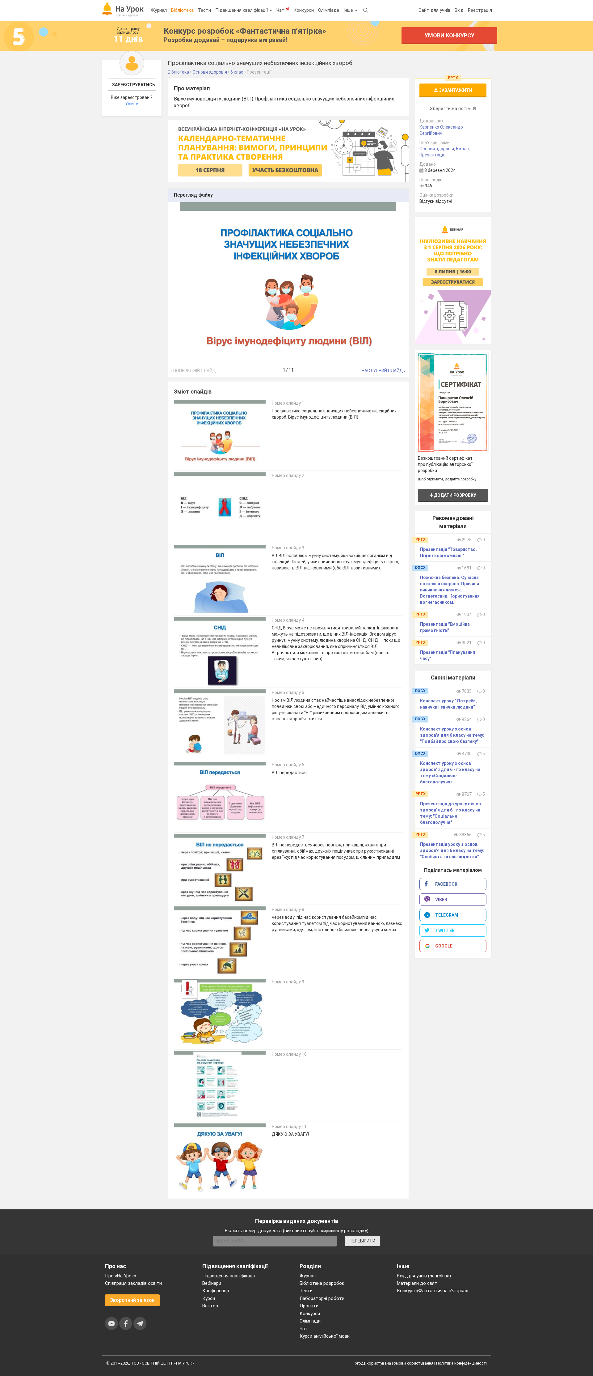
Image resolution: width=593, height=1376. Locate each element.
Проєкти (309, 1306)
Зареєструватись (133, 84)
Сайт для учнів (434, 10)
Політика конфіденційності (461, 1363)
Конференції (215, 1290)
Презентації (431, 154)
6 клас (462, 148)
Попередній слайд (194, 370)
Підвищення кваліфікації (242, 10)
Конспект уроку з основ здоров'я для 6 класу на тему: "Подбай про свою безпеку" (452, 735)
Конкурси (303, 10)
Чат (282, 10)
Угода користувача (373, 1363)
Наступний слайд (383, 370)
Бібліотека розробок (322, 1283)
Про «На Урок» (120, 1276)
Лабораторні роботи (322, 1298)
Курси (208, 1298)
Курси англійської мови (325, 1336)
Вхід (459, 10)
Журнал (159, 10)
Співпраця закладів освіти (133, 1283)
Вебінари (211, 1283)
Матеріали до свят (417, 1283)
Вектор (210, 1306)
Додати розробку (454, 495)
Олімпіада (328, 10)
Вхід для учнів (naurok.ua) (424, 1276)
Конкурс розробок (245, 31)
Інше (348, 10)
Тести (204, 10)
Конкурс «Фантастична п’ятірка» (432, 1290)
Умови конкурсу (449, 35)
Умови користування (413, 1363)
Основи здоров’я (436, 148)
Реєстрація (480, 10)
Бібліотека (182, 10)
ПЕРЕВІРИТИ (362, 1240)
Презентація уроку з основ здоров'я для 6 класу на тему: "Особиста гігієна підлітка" (452, 850)
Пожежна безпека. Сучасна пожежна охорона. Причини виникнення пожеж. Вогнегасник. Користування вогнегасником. (450, 590)
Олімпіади (310, 1321)
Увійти (132, 103)
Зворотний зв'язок (132, 1300)
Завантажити (455, 90)
